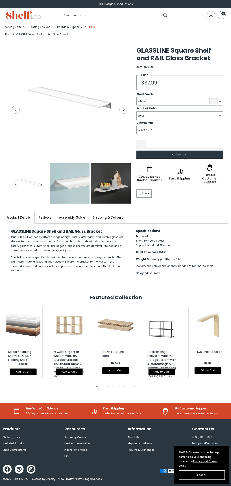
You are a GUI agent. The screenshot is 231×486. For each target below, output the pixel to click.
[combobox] (111, 15)
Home (8, 34)
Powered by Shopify (43, 479)
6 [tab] (123, 387)
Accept (202, 475)
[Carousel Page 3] (110, 183)
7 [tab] (129, 387)
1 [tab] (96, 387)
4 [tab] (113, 387)
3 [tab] (107, 387)
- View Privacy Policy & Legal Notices (79, 479)
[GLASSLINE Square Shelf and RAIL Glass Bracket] (69, 101)
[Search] (165, 15)
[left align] (16, 110)
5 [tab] (118, 387)
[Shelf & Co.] (23, 15)
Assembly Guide (72, 217)
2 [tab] (102, 387)
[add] (218, 144)
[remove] (141, 144)
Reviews (44, 217)
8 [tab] (134, 387)
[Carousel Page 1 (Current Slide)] (28, 183)
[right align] (123, 110)
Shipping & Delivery (108, 217)
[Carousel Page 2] (69, 183)
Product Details (18, 217)
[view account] (211, 15)
